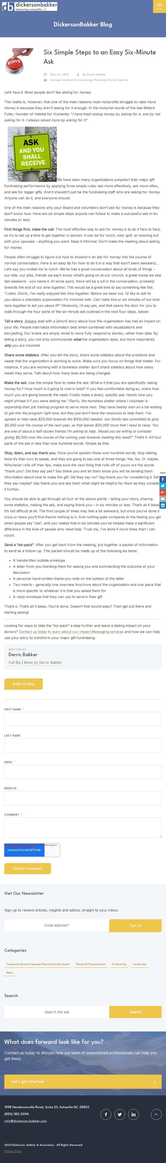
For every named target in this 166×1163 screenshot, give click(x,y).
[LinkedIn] (163, 505)
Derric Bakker (96, 74)
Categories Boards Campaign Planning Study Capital (89, 80)
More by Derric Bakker (43, 662)
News (9, 973)
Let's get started (27, 1082)
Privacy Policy (13, 1151)
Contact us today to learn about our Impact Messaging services (71, 631)
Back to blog (23, 684)
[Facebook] (163, 479)
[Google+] (163, 492)
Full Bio (15, 662)
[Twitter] (163, 486)
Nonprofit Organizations (90, 964)
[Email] (163, 499)
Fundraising (119, 964)
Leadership (139, 964)
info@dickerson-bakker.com (25, 1121)
